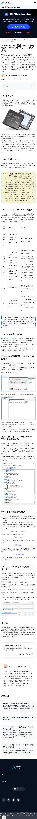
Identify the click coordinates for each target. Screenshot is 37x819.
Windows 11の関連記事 (11, 39)
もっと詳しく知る (29, 815)
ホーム (2, 39)
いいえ (31, 654)
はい (23, 654)
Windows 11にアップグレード (9, 338)
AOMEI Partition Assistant (11, 7)
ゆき (9, 75)
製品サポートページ (14, 582)
